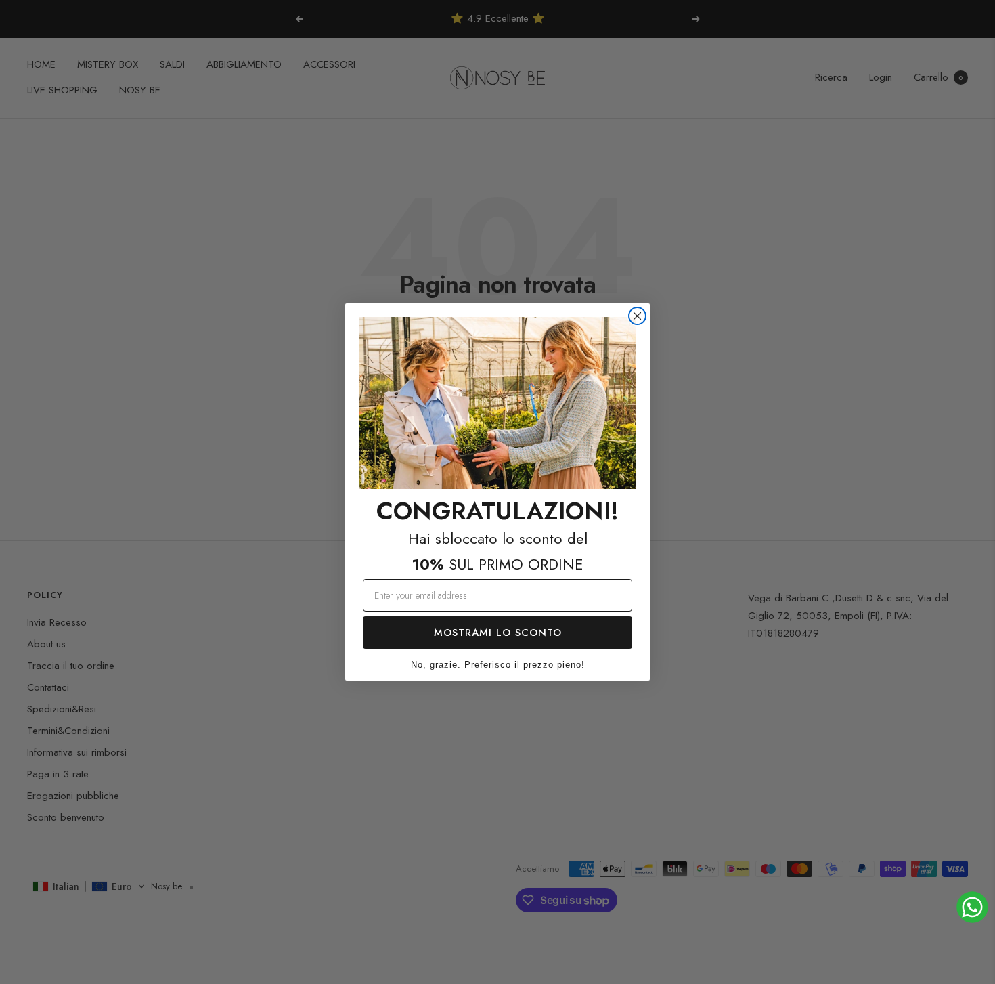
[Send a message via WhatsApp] (972, 907)
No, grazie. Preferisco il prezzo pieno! (498, 665)
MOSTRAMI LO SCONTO (498, 632)
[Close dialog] (637, 315)
